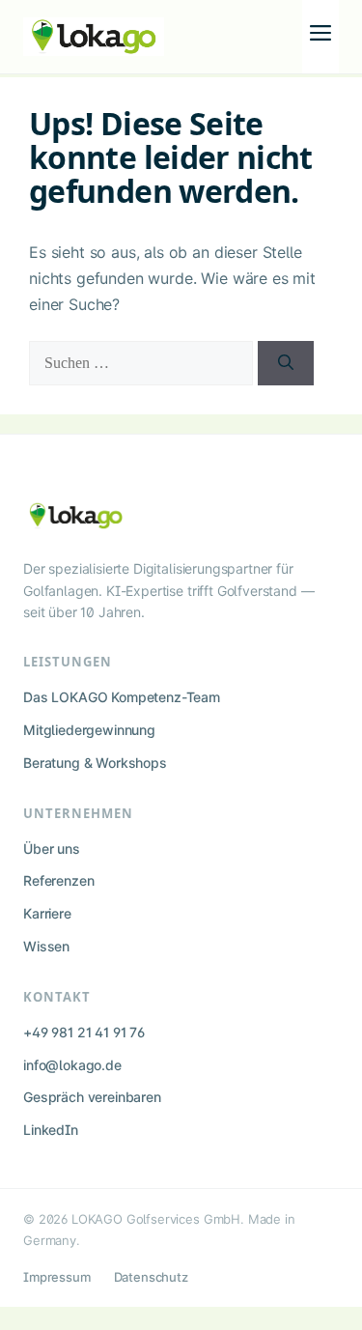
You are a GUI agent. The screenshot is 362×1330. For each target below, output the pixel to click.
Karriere (47, 913)
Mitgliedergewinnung (89, 730)
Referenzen (58, 880)
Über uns (51, 848)
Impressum (57, 1277)
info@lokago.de (72, 1065)
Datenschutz (151, 1277)
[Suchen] (286, 363)
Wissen (46, 946)
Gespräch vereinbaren (92, 1097)
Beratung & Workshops (95, 762)
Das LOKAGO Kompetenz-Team (121, 697)
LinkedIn (50, 1129)
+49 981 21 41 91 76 (84, 1032)
